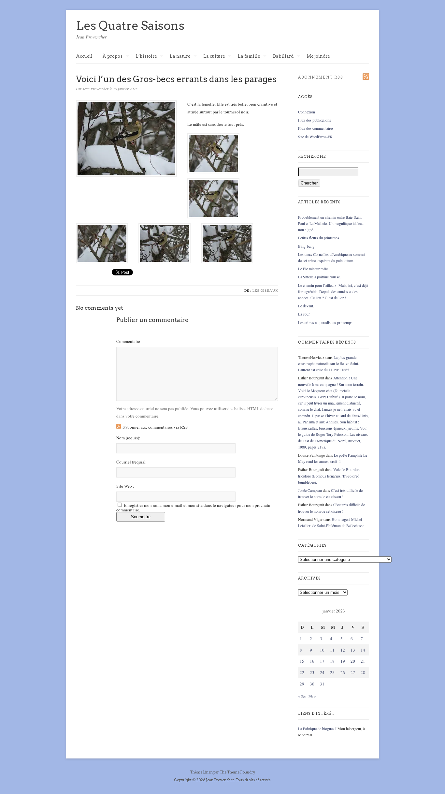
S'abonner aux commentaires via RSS (155, 427)
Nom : (128, 438)
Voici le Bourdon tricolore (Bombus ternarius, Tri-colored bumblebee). (329, 475)
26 (342, 672)
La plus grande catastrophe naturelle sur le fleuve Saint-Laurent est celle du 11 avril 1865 (328, 363)
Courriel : (131, 462)
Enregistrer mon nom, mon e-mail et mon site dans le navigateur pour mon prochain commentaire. (193, 507)
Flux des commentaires (316, 128)
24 (322, 672)
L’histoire (146, 56)
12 (342, 650)
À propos (112, 56)
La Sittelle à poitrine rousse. (319, 276)
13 (353, 650)
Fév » (312, 696)
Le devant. (306, 305)
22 (302, 672)
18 (332, 661)
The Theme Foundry (237, 772)
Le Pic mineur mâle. (313, 268)
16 (312, 661)
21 (363, 661)
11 (332, 650)
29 (302, 684)
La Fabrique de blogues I (317, 728)
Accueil (84, 56)
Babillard (283, 56)
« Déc (302, 696)
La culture (214, 56)
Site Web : (125, 486)
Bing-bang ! (307, 246)
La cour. (304, 313)
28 (363, 672)
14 (363, 650)
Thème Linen (201, 772)
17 (322, 661)
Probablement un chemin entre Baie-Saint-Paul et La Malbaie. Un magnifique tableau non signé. (331, 223)
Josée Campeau (310, 490)
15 (302, 661)
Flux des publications (314, 120)
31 (322, 684)
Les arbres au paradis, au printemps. (325, 322)
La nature (180, 56)
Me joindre (318, 56)
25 (332, 672)
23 (312, 672)
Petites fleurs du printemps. (319, 237)
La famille (249, 56)
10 (322, 650)
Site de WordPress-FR (315, 136)
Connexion (306, 111)
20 (353, 661)
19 (342, 661)
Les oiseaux (265, 290)
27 (353, 672)
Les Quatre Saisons (130, 25)
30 (312, 684)
